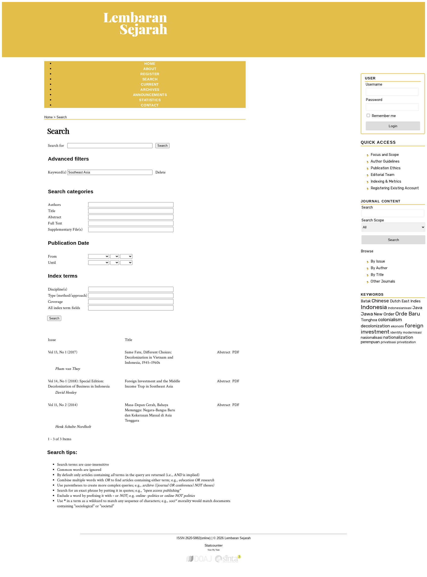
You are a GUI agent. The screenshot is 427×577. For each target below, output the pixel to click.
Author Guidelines (385, 161)
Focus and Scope (385, 155)
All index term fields (64, 308)
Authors (54, 204)
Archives (149, 90)
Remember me (384, 116)
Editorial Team (382, 175)
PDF (235, 352)
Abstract (54, 217)
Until (52, 262)
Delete (160, 172)
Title (51, 211)
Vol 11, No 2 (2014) (63, 405)
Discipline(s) (57, 289)
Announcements (150, 95)
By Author (379, 268)
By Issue (378, 261)
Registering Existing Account (395, 188)
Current (150, 84)
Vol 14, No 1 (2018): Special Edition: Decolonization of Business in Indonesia (79, 384)
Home (149, 64)
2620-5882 (192, 538)
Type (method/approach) (67, 295)
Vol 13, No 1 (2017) (62, 352)
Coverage (55, 301)
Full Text (55, 223)
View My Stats (214, 550)
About (150, 69)
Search (150, 79)
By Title (377, 275)
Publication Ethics (386, 168)
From (52, 256)
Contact (150, 105)
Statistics (150, 100)
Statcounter (214, 545)
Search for (56, 145)
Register (149, 74)
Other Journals (383, 281)
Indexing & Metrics (386, 181)
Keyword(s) (57, 172)
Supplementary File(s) (65, 229)
